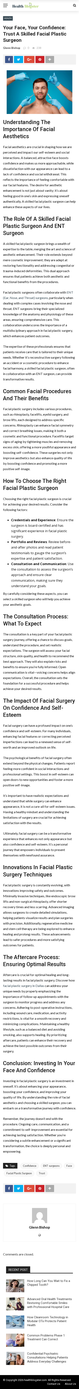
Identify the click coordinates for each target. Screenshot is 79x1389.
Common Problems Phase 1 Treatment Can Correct (46, 1337)
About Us (70, 1383)
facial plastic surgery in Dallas (23, 986)
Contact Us (53, 1383)
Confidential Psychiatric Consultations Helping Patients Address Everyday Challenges (47, 1357)
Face (69, 1165)
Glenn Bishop (11, 47)
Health (8, 18)
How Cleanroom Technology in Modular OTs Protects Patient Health (47, 1321)
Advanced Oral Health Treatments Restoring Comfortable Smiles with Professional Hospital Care (49, 1303)
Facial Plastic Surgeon (19, 1173)
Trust (42, 1173)
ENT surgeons (51, 1165)
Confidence (29, 1165)
